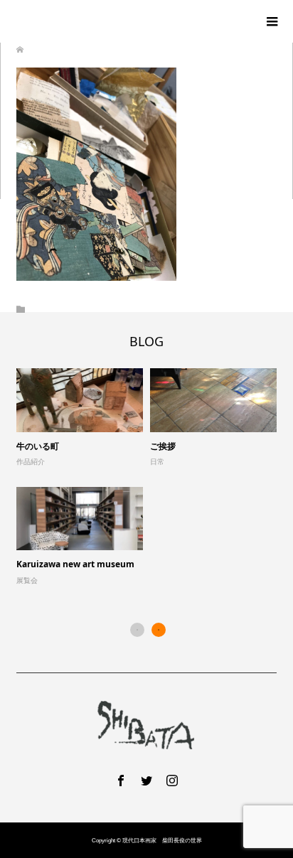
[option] (150, 477)
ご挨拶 (163, 446)
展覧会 (27, 580)
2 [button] (158, 630)
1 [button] (137, 630)
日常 (157, 462)
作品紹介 (30, 462)
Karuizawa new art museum (75, 564)
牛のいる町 (37, 446)
